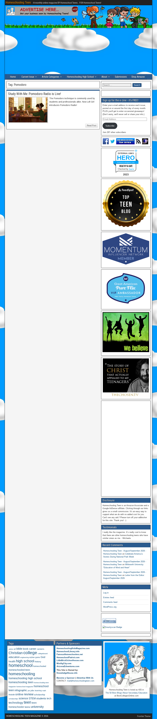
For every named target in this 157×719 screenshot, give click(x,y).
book (25, 648)
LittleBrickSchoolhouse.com (70, 660)
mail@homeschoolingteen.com (80, 681)
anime (11, 649)
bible (19, 648)
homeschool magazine (24, 686)
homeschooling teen (21, 682)
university (37, 706)
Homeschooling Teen (18, 2)
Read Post (91, 125)
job (29, 690)
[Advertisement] (78, 51)
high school (25, 661)
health (12, 661)
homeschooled (39, 666)
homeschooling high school (25, 678)
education (14, 657)
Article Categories (50, 76)
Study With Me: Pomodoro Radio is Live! (34, 94)
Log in (106, 593)
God (43, 657)
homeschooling (22, 674)
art (15, 649)
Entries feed (108, 597)
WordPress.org (109, 607)
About (104, 76)
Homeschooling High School (80, 76)
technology (16, 702)
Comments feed (110, 602)
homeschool (21, 665)
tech (49, 698)
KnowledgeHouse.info (67, 673)
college (30, 652)
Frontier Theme (144, 716)
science (23, 698)
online (19, 694)
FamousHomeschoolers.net (70, 654)
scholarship (39, 694)
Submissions (121, 76)
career (32, 648)
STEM (32, 698)
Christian (16, 653)
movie (12, 694)
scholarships (13, 699)
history (38, 661)
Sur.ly (131, 169)
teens (27, 707)
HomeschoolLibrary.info (68, 651)
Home (13, 76)
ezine (32, 657)
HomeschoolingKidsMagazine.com (73, 648)
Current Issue (27, 76)
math (44, 690)
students (41, 698)
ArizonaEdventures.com (68, 666)
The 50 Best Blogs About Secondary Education (126, 693)
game (37, 657)
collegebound (43, 653)
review (28, 694)
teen (27, 702)
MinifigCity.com (64, 663)
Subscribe (109, 126)
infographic (21, 690)
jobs (32, 690)
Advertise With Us (85, 678)
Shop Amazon (138, 76)
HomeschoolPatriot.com (68, 657)
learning (38, 690)
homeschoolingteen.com (125, 162)
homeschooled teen (19, 670)
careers (40, 649)
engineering (24, 657)
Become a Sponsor (66, 678)
